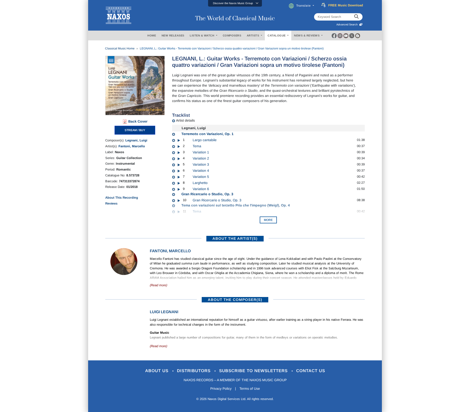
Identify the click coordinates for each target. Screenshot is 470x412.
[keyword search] (356, 17)
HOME (151, 35)
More (268, 220)
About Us (157, 370)
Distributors (194, 370)
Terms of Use (249, 388)
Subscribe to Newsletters (254, 370)
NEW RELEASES (173, 35)
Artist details (185, 120)
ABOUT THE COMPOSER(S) (235, 300)
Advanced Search (347, 24)
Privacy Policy (221, 388)
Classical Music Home (120, 48)
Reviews (111, 203)
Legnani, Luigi (136, 140)
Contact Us (310, 370)
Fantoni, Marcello (131, 146)
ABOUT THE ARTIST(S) (235, 238)
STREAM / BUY (135, 130)
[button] (235, 3)
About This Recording (121, 197)
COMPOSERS (232, 35)
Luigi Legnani (164, 312)
